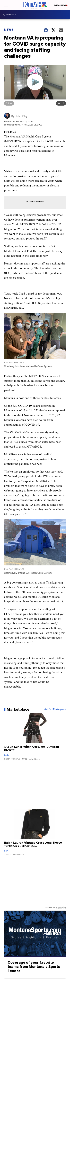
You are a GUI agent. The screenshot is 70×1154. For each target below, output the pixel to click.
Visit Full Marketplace (55, 709)
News (8, 29)
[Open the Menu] (6, 5)
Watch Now (60, 5)
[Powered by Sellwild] (61, 907)
